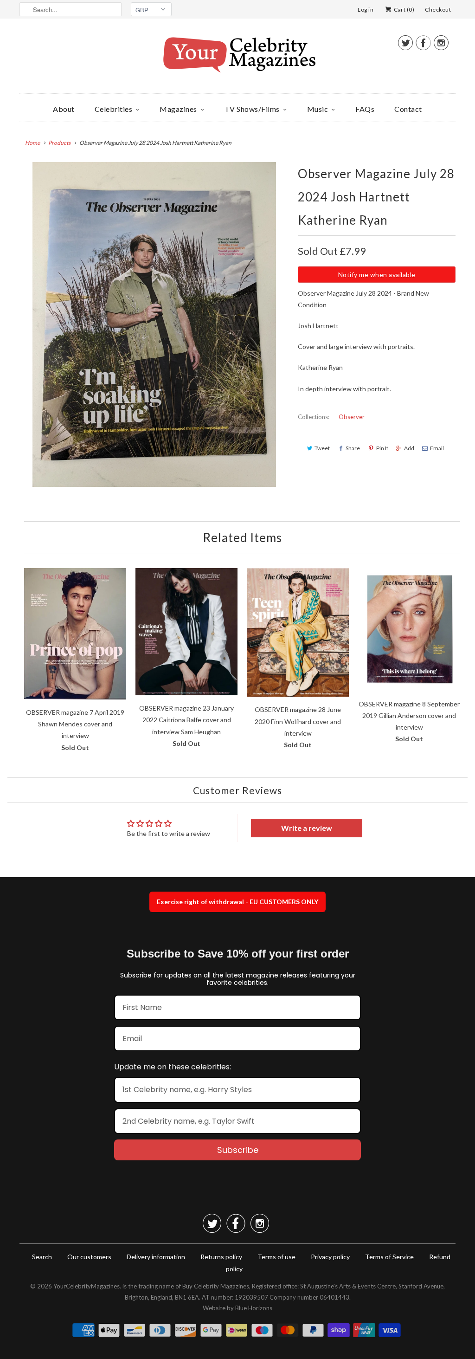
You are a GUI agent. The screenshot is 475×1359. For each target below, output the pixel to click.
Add (409, 448)
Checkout (438, 9)
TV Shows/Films (252, 108)
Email (437, 448)
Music (317, 108)
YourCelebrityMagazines (86, 1286)
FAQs (364, 108)
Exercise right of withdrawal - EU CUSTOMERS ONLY (237, 902)
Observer (352, 417)
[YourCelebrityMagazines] (237, 58)
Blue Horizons (253, 1308)
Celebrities (114, 108)
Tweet (322, 448)
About (64, 108)
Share (353, 448)
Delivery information (156, 1257)
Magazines (178, 108)
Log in (365, 9)
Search (42, 1257)
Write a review (306, 827)
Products (59, 142)
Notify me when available (377, 274)
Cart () (403, 9)
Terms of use (276, 1257)
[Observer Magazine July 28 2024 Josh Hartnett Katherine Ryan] (154, 324)
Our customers (89, 1257)
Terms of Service (389, 1257)
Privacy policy (330, 1257)
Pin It (382, 448)
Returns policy (221, 1257)
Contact (408, 108)
